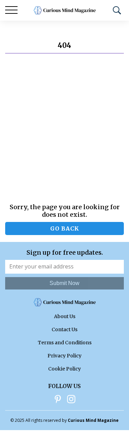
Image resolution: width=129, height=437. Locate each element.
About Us (64, 316)
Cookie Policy (64, 369)
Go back (64, 228)
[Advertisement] (64, 128)
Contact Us (64, 329)
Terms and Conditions (65, 342)
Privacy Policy (64, 356)
